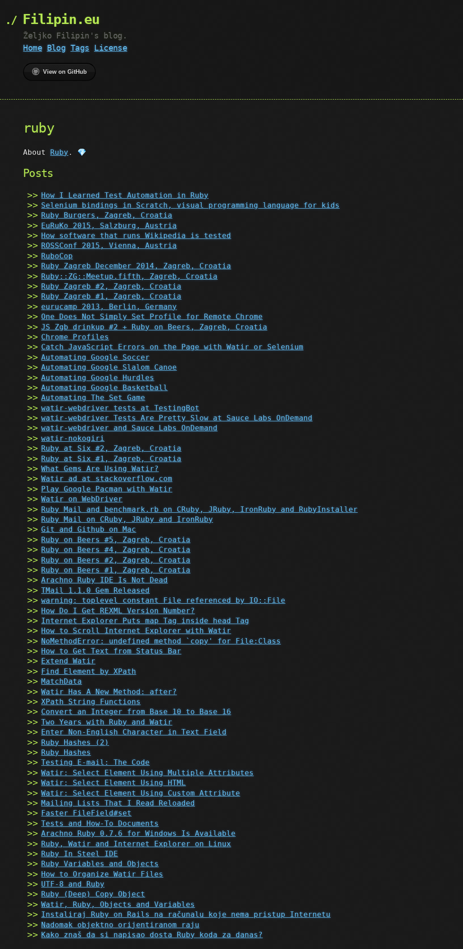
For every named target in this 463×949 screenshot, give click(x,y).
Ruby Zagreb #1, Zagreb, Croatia (111, 296)
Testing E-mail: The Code (95, 762)
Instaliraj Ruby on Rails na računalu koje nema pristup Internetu (186, 914)
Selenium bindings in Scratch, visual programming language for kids (190, 205)
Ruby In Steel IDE (79, 853)
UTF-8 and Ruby (72, 884)
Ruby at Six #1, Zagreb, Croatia (111, 458)
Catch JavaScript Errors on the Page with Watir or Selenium (172, 347)
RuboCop (57, 256)
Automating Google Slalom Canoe (109, 367)
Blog (56, 47)
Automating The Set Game (93, 397)
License (110, 47)
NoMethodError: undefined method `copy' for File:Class (161, 641)
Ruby (59, 152)
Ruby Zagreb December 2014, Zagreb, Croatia (136, 266)
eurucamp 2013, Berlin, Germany (109, 306)
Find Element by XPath (88, 671)
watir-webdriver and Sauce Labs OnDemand (129, 428)
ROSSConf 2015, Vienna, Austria (109, 245)
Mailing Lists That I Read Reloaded (118, 803)
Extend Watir (68, 661)
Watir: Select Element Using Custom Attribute (140, 793)
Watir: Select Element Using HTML (113, 782)
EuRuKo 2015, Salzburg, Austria (109, 225)
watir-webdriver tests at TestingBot (120, 408)
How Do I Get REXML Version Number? (118, 610)
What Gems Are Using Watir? (100, 468)
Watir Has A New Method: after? (109, 691)
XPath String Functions (91, 701)
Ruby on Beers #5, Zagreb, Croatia (115, 539)
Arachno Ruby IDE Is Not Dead (104, 580)
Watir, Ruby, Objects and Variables (118, 904)
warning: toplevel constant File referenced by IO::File (163, 600)
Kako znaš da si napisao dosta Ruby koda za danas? (152, 934)
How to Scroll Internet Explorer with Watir (136, 630)
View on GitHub (65, 71)
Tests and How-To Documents (100, 823)
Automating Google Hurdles (97, 377)
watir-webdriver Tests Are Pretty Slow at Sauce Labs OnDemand (176, 418)
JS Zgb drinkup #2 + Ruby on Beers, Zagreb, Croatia (154, 327)
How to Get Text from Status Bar (111, 651)
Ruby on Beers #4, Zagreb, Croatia (115, 549)
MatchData (61, 681)
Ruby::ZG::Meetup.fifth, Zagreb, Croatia (129, 276)
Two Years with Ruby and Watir (106, 722)
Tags (80, 47)
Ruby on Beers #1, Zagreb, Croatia (115, 570)
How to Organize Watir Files (102, 874)
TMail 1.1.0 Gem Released (95, 590)
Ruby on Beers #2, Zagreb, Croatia (115, 560)
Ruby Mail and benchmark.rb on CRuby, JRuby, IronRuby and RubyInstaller (199, 509)
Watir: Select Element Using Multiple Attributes (147, 772)
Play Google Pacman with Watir (106, 489)
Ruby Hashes (66, 752)
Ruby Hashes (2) (75, 742)
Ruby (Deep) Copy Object (93, 894)
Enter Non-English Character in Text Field (134, 732)
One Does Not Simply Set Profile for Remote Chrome (152, 316)
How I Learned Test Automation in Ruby (124, 195)
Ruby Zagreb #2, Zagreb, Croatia (111, 286)
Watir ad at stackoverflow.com (106, 478)
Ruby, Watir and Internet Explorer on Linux (136, 843)
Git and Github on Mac (88, 529)
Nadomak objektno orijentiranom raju (120, 924)
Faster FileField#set (86, 813)
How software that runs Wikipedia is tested (136, 235)
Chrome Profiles (75, 337)
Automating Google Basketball (104, 387)
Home (32, 47)
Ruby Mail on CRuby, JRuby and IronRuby (127, 519)
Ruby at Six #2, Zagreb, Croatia (111, 448)
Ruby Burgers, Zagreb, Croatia (106, 215)
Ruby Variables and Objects (100, 863)
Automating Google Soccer (95, 357)
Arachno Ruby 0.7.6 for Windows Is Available (138, 833)
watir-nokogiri (72, 438)
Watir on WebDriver (82, 499)
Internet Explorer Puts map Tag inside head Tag (145, 620)
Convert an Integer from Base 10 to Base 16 (136, 711)
